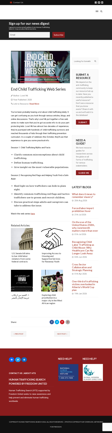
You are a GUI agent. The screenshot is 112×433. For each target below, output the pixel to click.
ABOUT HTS (30, 373)
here (33, 213)
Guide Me (83, 172)
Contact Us (18, 2)
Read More (34, 104)
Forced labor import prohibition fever (83, 209)
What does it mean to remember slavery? (83, 195)
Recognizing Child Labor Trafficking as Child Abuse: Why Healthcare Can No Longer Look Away (83, 247)
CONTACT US (15, 373)
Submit (82, 122)
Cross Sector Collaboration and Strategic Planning (82, 267)
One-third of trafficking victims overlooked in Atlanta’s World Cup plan (85, 285)
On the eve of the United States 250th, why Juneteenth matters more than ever (85, 226)
